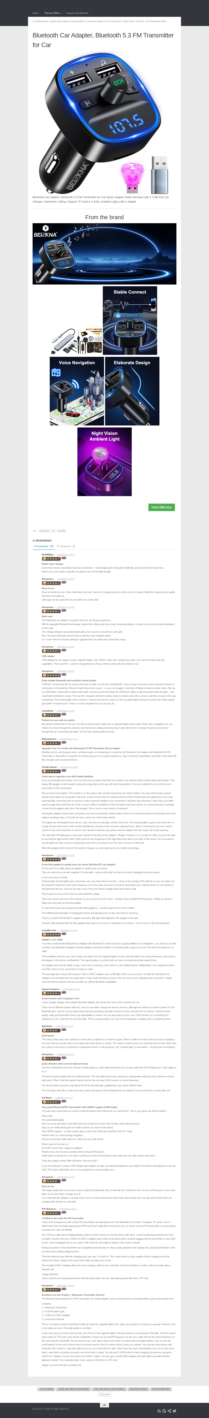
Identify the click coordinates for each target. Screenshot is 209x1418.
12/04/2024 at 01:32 (65, 1054)
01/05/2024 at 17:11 (68, 739)
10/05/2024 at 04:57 (65, 671)
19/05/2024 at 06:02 (65, 647)
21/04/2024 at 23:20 (65, 855)
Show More (104, 1395)
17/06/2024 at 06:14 (65, 579)
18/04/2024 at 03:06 (68, 930)
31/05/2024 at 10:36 (65, 607)
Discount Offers (52, 13)
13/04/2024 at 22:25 (64, 1026)
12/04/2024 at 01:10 (64, 1098)
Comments (45, 546)
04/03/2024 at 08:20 (65, 1286)
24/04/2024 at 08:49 (69, 767)
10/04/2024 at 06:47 (68, 1209)
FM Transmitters (156, 21)
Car (53, 531)
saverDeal (61, 531)
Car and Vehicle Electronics (104, 21)
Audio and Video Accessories (67, 21)
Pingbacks (67, 546)
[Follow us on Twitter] (174, 1411)
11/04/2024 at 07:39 (65, 1177)
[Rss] (159, 1411)
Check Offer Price (161, 507)
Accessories (40, 21)
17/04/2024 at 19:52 (71, 989)
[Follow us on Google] (164, 1411)
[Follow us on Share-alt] (169, 1411)
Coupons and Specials (77, 13)
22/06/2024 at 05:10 (66, 555)
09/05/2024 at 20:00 (66, 711)
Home (35, 13)
